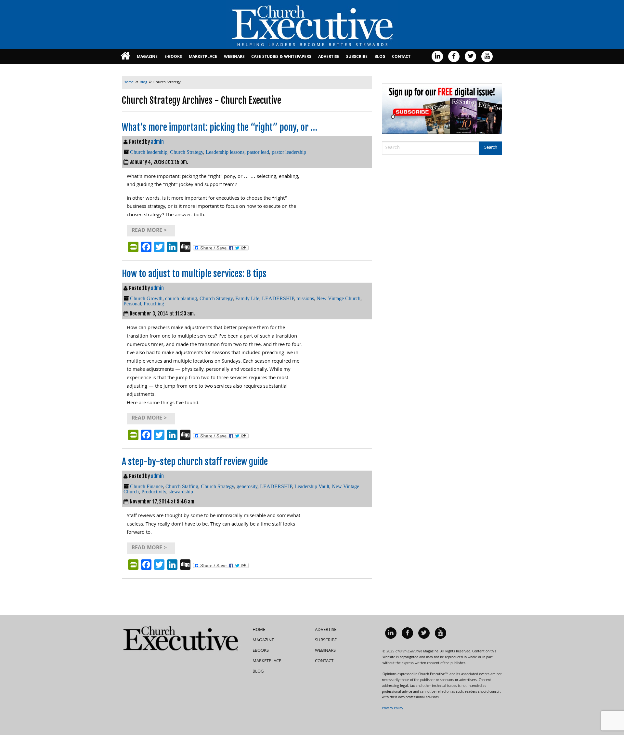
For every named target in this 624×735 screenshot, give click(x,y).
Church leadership (148, 152)
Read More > (149, 230)
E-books (173, 57)
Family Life (247, 298)
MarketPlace (203, 57)
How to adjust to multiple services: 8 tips (194, 273)
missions (305, 298)
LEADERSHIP (278, 298)
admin (157, 142)
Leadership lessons (225, 152)
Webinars (234, 57)
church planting (181, 298)
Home (259, 630)
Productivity (153, 491)
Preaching (154, 303)
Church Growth (146, 298)
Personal (132, 303)
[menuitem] (125, 56)
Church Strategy (186, 152)
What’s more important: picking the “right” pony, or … (219, 127)
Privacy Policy (392, 709)
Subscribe (357, 57)
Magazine (147, 57)
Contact (401, 57)
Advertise (328, 57)
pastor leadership (289, 152)
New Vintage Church (338, 298)
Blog (379, 57)
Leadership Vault (311, 486)
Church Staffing (181, 486)
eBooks (261, 650)
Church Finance (146, 486)
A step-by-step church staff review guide (195, 461)
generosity (247, 486)
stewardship (181, 491)
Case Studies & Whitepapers (281, 57)
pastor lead (258, 152)
